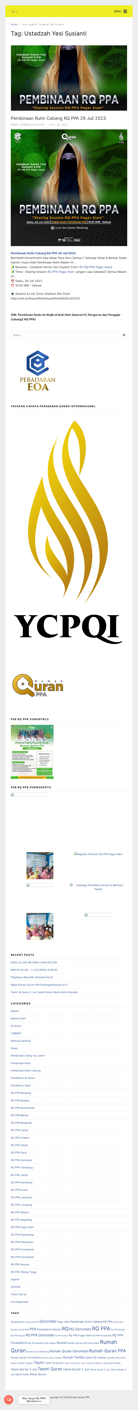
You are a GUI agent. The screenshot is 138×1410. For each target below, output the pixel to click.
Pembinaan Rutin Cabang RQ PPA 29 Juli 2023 (58, 118)
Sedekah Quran (105, 1357)
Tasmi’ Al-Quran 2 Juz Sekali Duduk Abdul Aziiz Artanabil (44, 992)
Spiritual (15, 1286)
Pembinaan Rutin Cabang (26, 1070)
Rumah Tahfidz (74, 1357)
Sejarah (15, 1279)
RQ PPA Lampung (21, 1197)
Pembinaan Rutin (32, 124)
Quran (57, 1329)
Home (14, 24)
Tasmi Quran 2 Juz (100, 1369)
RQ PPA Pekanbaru (22, 1242)
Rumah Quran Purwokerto (26, 1357)
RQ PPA (101, 1328)
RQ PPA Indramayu (22, 1167)
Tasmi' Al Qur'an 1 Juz (74, 1363)
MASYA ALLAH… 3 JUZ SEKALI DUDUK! (34, 969)
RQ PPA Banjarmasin (23, 1107)
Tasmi (39, 1362)
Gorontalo (48, 1321)
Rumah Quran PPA (107, 1350)
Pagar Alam (63, 1321)
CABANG (16, 1033)
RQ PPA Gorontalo (21, 1160)
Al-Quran (16, 1025)
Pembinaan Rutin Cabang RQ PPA (91, 1321)
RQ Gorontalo (80, 1329)
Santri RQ (91, 1357)
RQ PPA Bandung (21, 1092)
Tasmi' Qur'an (19, 1294)
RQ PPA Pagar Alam (61, 271)
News (14, 124)
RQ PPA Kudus (19, 1189)
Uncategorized (19, 1301)
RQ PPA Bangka (20, 1100)
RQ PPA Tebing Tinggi (24, 1271)
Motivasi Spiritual (21, 1040)
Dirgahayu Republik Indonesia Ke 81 (32, 977)
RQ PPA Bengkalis (21, 1122)
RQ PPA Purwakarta (22, 1249)
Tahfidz (21, 1363)
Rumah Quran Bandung (38, 1351)
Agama (15, 1010)
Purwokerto (44, 1329)
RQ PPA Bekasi (19, 1115)
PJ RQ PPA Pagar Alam (95, 267)
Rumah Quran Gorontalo (69, 1351)
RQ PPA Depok (19, 1145)
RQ (65, 1328)
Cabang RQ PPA (31, 1322)
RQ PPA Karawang (21, 1182)
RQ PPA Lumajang (21, 1204)
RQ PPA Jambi (19, 1175)
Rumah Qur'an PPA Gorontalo (83, 1343)
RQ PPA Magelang (21, 1219)
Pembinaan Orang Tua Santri (28, 1055)
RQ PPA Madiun (20, 1212)
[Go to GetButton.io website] (8, 1406)
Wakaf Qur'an (38, 1374)
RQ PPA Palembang (22, 1234)
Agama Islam (18, 1018)
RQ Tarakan (50, 1343)
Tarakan (29, 1363)
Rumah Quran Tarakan (51, 1357)
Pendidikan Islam (21, 1085)
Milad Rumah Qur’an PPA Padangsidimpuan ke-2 (39, 984)
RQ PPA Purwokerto (22, 1256)
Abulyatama (17, 1321)
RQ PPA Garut (19, 1152)
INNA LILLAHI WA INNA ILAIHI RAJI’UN (34, 962)
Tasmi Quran (50, 1368)
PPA (32, 1329)
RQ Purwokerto (36, 1343)
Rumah (62, 1343)
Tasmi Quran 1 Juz (76, 1369)
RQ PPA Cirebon (20, 1137)
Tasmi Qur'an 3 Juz (24, 1369)
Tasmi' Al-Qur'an (54, 1363)
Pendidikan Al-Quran (23, 1077)
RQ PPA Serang (20, 1264)
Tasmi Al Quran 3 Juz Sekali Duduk (103, 1363)
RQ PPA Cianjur (20, 1130)
